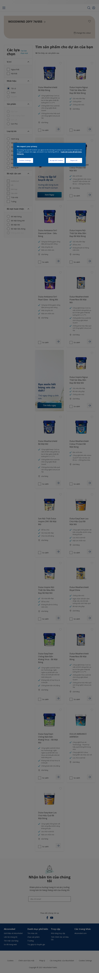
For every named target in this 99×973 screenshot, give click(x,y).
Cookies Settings (25, 160)
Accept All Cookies (56, 160)
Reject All (74, 160)
